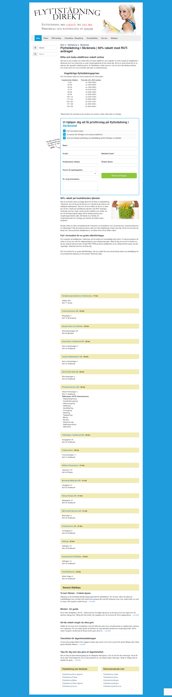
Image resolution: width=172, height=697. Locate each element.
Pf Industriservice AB (70, 387)
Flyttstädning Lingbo (110, 674)
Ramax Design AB (69, 496)
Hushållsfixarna (68, 572)
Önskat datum (107, 162)
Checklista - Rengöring (74, 38)
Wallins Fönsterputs (70, 465)
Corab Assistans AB (70, 311)
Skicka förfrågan (119, 175)
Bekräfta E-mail (108, 153)
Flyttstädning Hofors (110, 677)
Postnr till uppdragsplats (73, 170)
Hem (38, 38)
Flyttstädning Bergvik (111, 680)
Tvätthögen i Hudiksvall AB (73, 435)
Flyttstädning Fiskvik (69, 677)
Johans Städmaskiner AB (72, 356)
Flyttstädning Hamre (69, 686)
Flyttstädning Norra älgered (72, 674)
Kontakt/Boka (92, 38)
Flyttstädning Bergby (111, 683)
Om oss (104, 38)
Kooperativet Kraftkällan (71, 556)
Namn (65, 145)
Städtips (114, 38)
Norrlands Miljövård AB (71, 480)
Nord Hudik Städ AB (70, 372)
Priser (46, 38)
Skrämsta (84, 44)
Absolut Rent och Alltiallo (72, 326)
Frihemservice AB (69, 526)
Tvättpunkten (67, 450)
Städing (65, 541)
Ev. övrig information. (71, 179)
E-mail (66, 153)
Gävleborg (72, 44)
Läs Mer (92, 601)
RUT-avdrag (56, 38)
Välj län (41, 48)
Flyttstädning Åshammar (112, 686)
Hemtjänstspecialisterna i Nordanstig (77, 296)
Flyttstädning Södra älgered (72, 683)
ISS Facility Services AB (71, 511)
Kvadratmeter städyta (71, 162)
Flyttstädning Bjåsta (69, 680)
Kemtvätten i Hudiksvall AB (73, 341)
